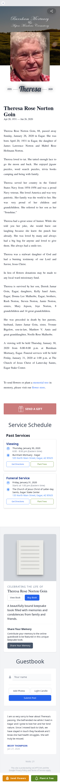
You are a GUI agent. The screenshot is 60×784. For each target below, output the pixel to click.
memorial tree (41, 382)
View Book (15, 597)
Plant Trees (42, 464)
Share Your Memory (20, 645)
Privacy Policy (21, 770)
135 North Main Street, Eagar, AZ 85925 (32, 495)
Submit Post (30, 697)
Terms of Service (38, 770)
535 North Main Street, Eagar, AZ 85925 (32, 458)
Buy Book (32, 597)
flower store (38, 387)
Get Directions (18, 464)
